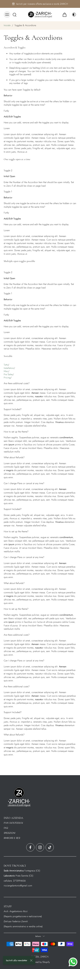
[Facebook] (30, 847)
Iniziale (7, 25)
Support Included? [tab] (13, 409)
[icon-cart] (64, 14)
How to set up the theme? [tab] (16, 431)
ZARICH (44, 956)
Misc (6, 371)
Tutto (6, 364)
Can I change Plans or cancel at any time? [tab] (24, 483)
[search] (14, 14)
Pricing (7, 377)
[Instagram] (40, 847)
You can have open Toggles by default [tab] (22, 89)
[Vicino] (31, 960)
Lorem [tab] (7, 128)
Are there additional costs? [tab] (17, 383)
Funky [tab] (6, 110)
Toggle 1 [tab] (8, 191)
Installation (9, 368)
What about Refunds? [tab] (14, 457)
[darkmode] (73, 14)
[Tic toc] (50, 847)
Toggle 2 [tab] (8, 170)
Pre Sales (8, 374)
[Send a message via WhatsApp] (73, 962)
